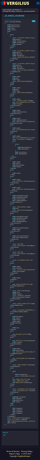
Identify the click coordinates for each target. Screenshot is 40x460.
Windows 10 (18, 9)
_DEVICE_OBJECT (32, 421)
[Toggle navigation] (37, 3)
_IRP (4, 435)
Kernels (9, 9)
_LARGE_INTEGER (20, 81)
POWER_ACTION (19, 382)
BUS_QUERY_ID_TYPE (21, 334)
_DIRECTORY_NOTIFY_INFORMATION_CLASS (26, 121)
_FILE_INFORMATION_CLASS (22, 102)
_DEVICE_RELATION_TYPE (22, 284)
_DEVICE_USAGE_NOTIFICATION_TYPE (25, 352)
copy (34, 21)
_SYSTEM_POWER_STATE (21, 358)
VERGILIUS (18, 3)
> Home (4, 9)
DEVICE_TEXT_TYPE (20, 340)
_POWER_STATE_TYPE (21, 379)
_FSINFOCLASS (19, 181)
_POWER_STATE (20, 381)
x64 (13, 9)
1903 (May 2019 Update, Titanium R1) (13, 11)
